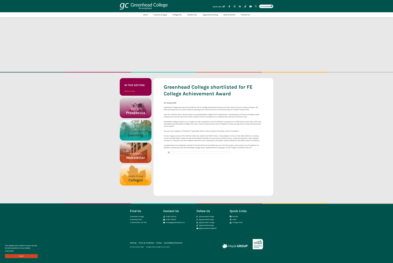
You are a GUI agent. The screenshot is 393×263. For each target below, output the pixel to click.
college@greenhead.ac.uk (175, 222)
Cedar (234, 219)
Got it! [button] (21, 256)
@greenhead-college (206, 222)
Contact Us (245, 15)
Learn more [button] (9, 251)
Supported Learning (210, 15)
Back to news (129, 91)
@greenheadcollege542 (208, 228)
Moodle (235, 216)
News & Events (229, 15)
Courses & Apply (160, 15)
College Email (237, 222)
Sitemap (133, 243)
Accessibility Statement (173, 243)
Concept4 (166, 247)
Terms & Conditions (146, 243)
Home (145, 15)
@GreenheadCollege (206, 216)
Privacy (159, 243)
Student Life (192, 15)
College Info (177, 15)
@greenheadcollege (206, 219)
